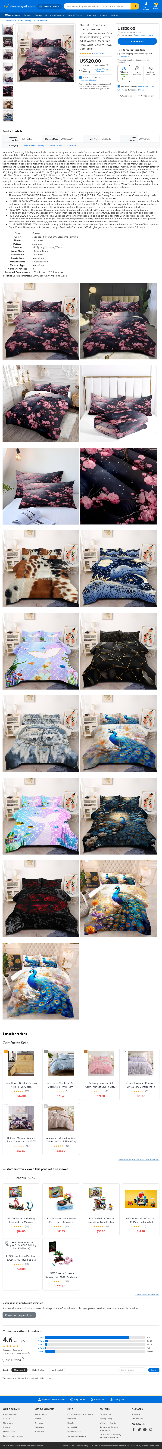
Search (154, 1369)
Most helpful (57, 1369)
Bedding (28, 20)
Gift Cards (39, 1431)
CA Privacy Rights (108, 1422)
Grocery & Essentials (54, 15)
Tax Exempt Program (76, 1435)
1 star (41, 1351)
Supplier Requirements (13, 1435)
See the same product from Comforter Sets (138, 1159)
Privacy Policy (106, 1418)
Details (141, 90)
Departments (14, 15)
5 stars (41, 1337)
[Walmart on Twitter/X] (139, 1430)
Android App (137, 1418)
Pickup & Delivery (76, 15)
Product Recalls (74, 1431)
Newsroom (8, 1422)
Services (27, 15)
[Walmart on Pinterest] (150, 1430)
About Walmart (10, 1414)
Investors (7, 1427)
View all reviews (13, 1359)
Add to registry (147, 95)
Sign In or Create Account (53, 1399)
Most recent (19, 1369)
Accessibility (73, 1427)
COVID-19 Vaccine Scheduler (80, 1414)
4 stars (41, 1341)
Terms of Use (105, 1414)
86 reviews (100, 53)
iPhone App (137, 1414)
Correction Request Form (19, 1315)
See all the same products (147, 1294)
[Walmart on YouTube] (145, 1430)
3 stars (41, 1344)
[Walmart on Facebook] (133, 1430)
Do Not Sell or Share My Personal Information (110, 1436)
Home (5, 20)
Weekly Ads (119, 1399)
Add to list (127, 95)
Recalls (70, 1422)
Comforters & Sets (41, 20)
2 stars (41, 1348)
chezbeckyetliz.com (88, 79)
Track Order (99, 1399)
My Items (115, 15)
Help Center (79, 1399)
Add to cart (137, 41)
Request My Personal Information (109, 1428)
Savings (38, 15)
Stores (38, 1418)
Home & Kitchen (16, 20)
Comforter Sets (71, 145)
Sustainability (9, 1431)
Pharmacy (91, 15)
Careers (103, 15)
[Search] (135, 6)
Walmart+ (39, 1427)
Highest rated (38, 1369)
